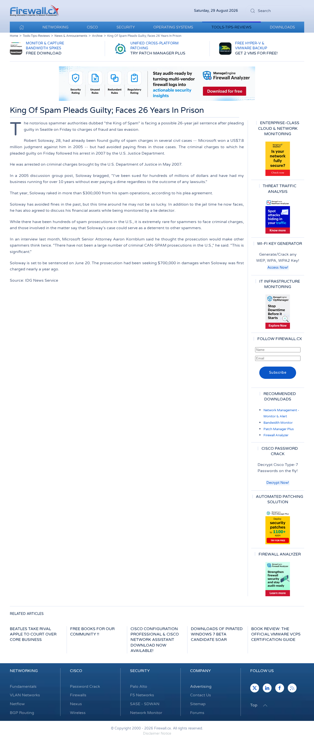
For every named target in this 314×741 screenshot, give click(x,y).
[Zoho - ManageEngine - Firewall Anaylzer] (157, 83)
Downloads (282, 27)
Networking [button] (55, 27)
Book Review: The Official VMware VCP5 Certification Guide (276, 634)
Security (140, 670)
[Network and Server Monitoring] (277, 311)
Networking (24, 670)
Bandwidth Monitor (278, 423)
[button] (265, 705)
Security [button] (126, 27)
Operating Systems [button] (173, 27)
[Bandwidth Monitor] (277, 216)
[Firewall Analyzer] (277, 579)
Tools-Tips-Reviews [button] (231, 27)
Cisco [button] (92, 27)
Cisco (76, 670)
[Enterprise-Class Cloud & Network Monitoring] (277, 159)
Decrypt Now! (277, 483)
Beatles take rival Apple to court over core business (33, 634)
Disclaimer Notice (157, 733)
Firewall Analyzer (275, 435)
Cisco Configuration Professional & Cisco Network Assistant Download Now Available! (155, 639)
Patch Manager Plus (278, 429)
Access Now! (277, 267)
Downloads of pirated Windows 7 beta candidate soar (217, 634)
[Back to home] (34, 11)
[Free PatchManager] (277, 527)
